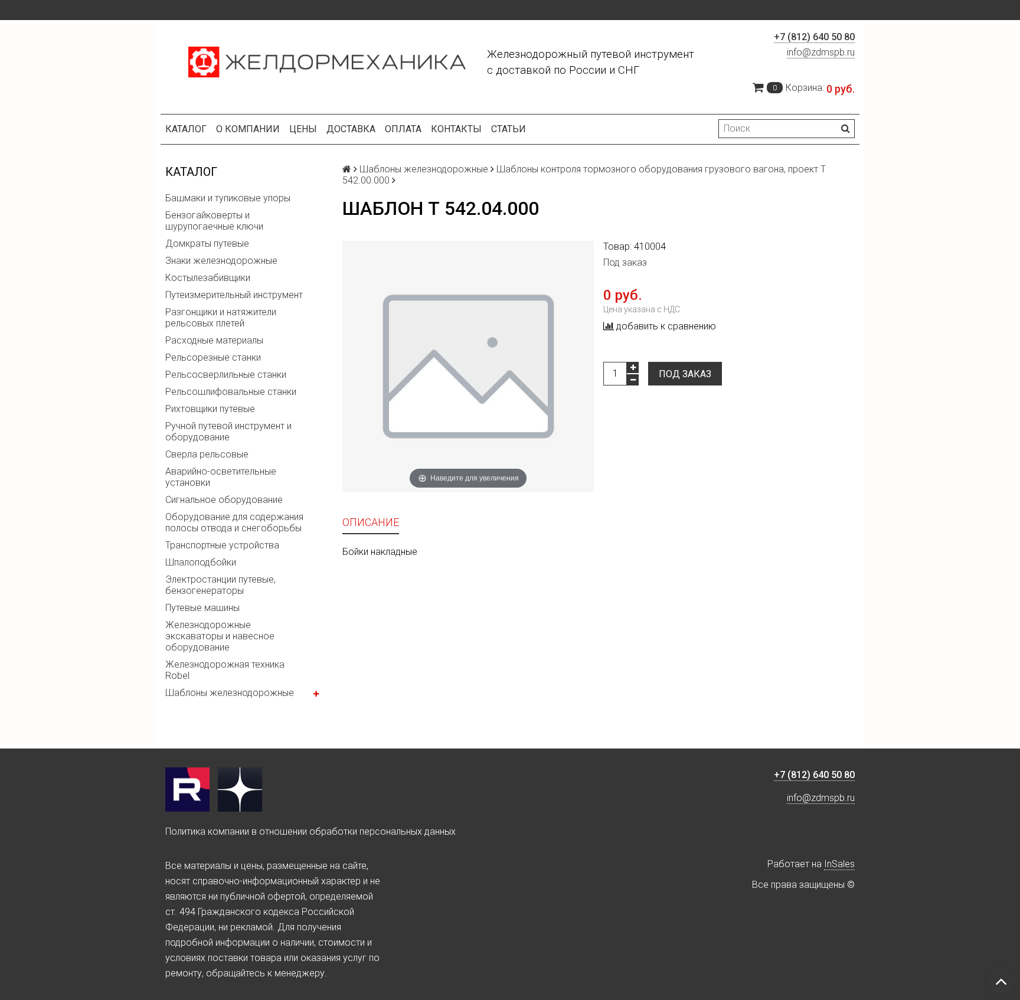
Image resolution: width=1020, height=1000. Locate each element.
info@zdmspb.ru (821, 52)
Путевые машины (202, 607)
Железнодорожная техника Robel (225, 670)
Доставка (350, 129)
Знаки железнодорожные (221, 260)
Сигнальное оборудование (224, 499)
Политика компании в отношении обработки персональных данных (310, 831)
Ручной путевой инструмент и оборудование (228, 431)
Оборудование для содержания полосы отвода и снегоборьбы (234, 522)
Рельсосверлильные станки (225, 374)
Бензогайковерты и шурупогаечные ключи (214, 221)
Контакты (456, 129)
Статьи (508, 129)
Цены (303, 129)
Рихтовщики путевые (210, 408)
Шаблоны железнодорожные (229, 692)
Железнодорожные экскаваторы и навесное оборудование (219, 636)
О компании (248, 129)
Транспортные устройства (222, 545)
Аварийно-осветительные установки (220, 477)
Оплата (403, 129)
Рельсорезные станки (213, 357)
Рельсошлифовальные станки (230, 391)
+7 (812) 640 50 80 (814, 37)
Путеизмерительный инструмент (234, 294)
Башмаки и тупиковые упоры (227, 198)
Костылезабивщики (207, 277)
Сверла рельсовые (207, 454)
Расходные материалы (214, 340)
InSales (839, 864)
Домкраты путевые (207, 243)
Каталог (186, 129)
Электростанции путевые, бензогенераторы (220, 585)
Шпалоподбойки (200, 562)
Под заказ (685, 374)
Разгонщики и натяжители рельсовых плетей (220, 317)
